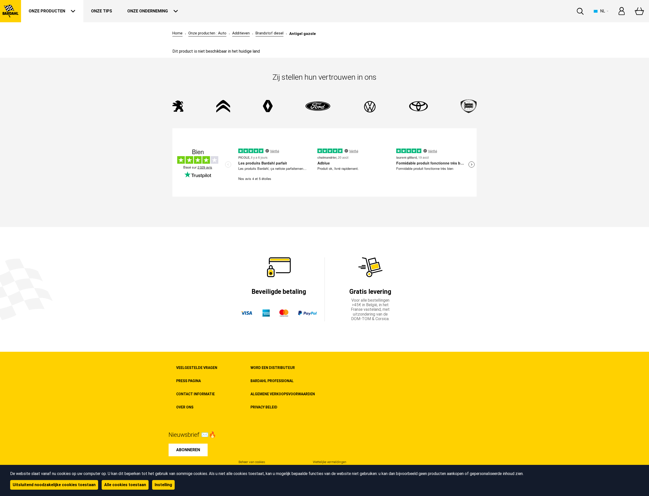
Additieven (241, 33)
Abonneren (188, 449)
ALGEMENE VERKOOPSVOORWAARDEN (282, 394)
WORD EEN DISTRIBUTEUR (272, 368)
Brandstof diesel (269, 33)
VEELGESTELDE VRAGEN (196, 368)
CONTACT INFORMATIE (195, 394)
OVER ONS (184, 407)
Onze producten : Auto (207, 33)
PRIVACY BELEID (263, 407)
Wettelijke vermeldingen (329, 462)
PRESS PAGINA (188, 381)
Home (177, 33)
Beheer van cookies (252, 462)
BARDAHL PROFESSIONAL (272, 381)
